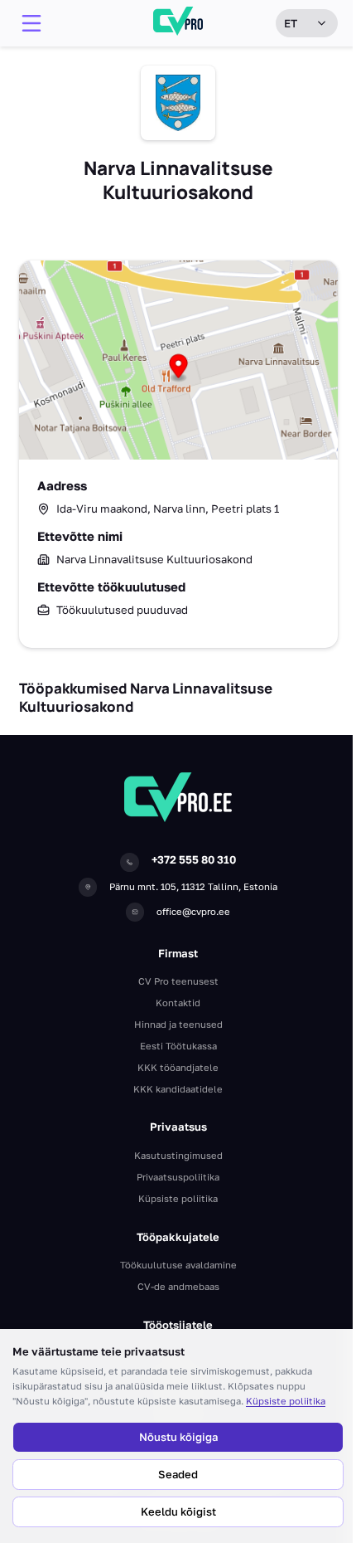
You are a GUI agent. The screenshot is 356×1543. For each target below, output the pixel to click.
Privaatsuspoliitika (178, 1176)
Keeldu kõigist (178, 1511)
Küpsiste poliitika (285, 1400)
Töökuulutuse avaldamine (178, 1264)
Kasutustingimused (178, 1155)
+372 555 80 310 (194, 859)
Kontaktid (178, 1002)
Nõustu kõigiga (178, 1436)
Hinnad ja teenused (178, 1024)
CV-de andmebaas (178, 1286)
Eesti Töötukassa (178, 1045)
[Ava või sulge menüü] (31, 23)
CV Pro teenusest (178, 981)
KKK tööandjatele (178, 1067)
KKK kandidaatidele (178, 1088)
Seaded (178, 1474)
